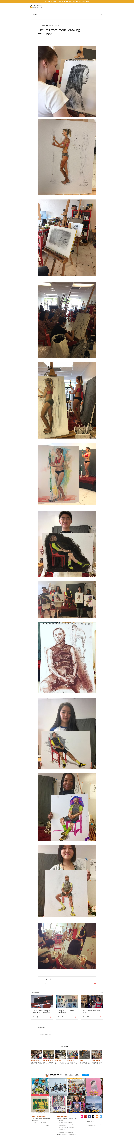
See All (101, 992)
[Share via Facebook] (39, 979)
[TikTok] (93, 1116)
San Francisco (35, 1060)
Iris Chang (93, 1125)
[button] (101, 14)
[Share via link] (50, 979)
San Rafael (70, 1060)
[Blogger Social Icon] (97, 1116)
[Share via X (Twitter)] (43, 979)
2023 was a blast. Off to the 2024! (92, 1011)
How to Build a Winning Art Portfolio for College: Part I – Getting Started (41, 1011)
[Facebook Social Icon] (89, 1116)
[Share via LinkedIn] (46, 979)
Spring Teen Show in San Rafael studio (66, 1011)
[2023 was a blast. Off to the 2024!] (92, 1001)
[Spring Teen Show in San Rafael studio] (67, 1001)
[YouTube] (85, 1116)
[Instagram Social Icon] (82, 1116)
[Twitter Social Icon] (101, 1116)
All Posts (34, 14)
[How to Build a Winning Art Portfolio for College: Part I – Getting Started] (42, 1001)
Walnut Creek (96, 1060)
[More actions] (95, 25)
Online (81, 1060)
